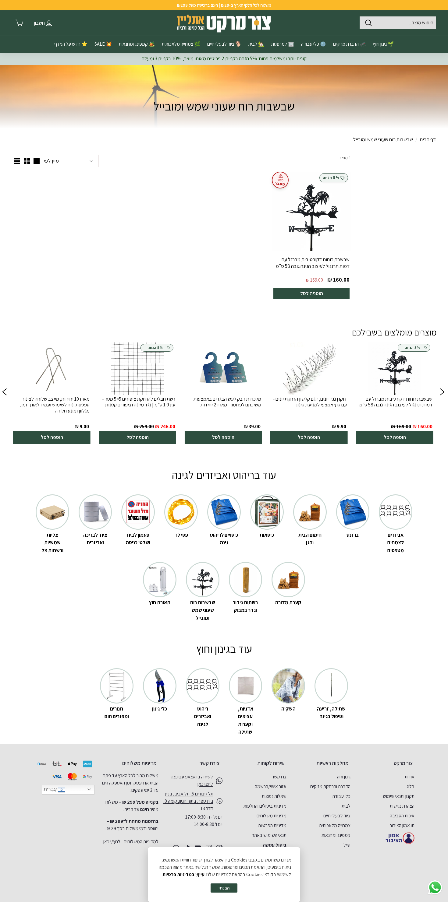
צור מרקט (403, 763)
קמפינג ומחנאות (336, 835)
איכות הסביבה (402, 816)
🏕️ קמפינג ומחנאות (137, 44)
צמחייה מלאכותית (334, 825)
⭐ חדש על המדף (70, 44)
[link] (394, 393)
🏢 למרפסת (282, 44)
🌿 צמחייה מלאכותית (181, 44)
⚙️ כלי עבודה (313, 44)
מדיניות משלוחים (271, 816)
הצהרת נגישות (402, 806)
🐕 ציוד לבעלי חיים (224, 44)
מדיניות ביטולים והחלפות (265, 806)
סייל (346, 845)
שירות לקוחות (271, 763)
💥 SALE (103, 44)
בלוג (410, 786)
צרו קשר (279, 777)
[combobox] (398, 22)
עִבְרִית (51, 789)
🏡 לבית (256, 44)
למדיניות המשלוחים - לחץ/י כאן (130, 841)
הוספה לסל (311, 293)
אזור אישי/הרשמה (270, 786)
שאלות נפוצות (274, 796)
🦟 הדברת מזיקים (349, 44)
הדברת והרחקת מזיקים (330, 786)
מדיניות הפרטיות (272, 825)
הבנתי (224, 888)
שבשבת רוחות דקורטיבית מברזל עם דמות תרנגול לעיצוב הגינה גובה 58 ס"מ (313, 262)
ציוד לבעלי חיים (336, 816)
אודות (409, 777)
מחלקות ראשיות (332, 763)
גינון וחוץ (343, 777)
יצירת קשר (210, 763)
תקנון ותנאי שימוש (398, 796)
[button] (4, 393)
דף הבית (428, 139)
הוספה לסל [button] (395, 437)
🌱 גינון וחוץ (383, 44)
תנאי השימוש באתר (269, 835)
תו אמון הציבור (402, 825)
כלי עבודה (341, 796)
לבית (346, 806)
